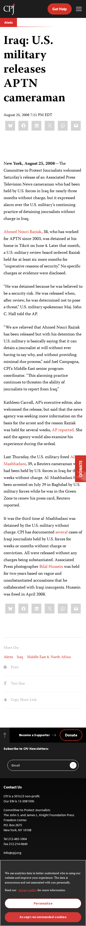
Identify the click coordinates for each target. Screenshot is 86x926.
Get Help (59, 8)
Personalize (43, 903)
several (61, 532)
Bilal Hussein (51, 566)
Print (14, 668)
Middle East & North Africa (49, 657)
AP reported (63, 430)
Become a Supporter (34, 735)
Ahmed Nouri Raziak (23, 232)
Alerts (8, 22)
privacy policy (27, 890)
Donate (71, 735)
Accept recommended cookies (43, 917)
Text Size (17, 684)
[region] (43, 893)
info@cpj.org (12, 853)
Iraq (20, 657)
